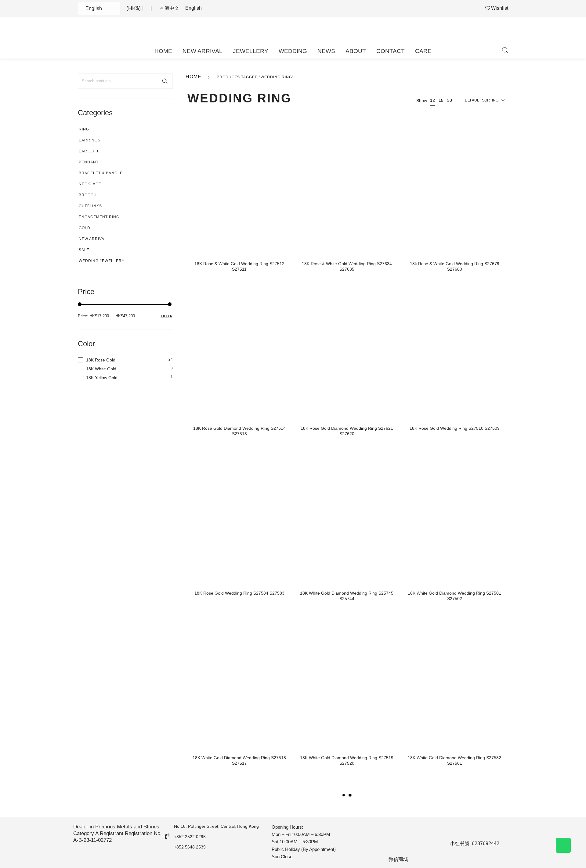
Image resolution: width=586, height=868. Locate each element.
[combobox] (484, 100)
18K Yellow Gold (102, 377)
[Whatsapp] (563, 845)
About (355, 51)
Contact (390, 51)
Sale (84, 250)
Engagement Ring (99, 217)
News (326, 51)
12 (432, 100)
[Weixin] (499, 831)
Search (164, 81)
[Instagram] (466, 831)
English (93, 8)
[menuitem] (169, 8)
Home (163, 51)
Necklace (90, 184)
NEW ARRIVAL (93, 239)
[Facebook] (450, 831)
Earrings (89, 140)
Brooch (88, 195)
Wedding (293, 51)
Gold (84, 228)
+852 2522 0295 (190, 836)
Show (421, 100)
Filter (166, 316)
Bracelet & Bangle (101, 173)
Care (423, 51)
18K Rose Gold (100, 360)
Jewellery (250, 51)
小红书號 (459, 843)
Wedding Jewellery (102, 261)
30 (449, 100)
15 (441, 100)
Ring (84, 129)
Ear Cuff (89, 151)
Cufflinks (90, 206)
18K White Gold (101, 368)
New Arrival (202, 51)
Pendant (89, 162)
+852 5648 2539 (190, 847)
